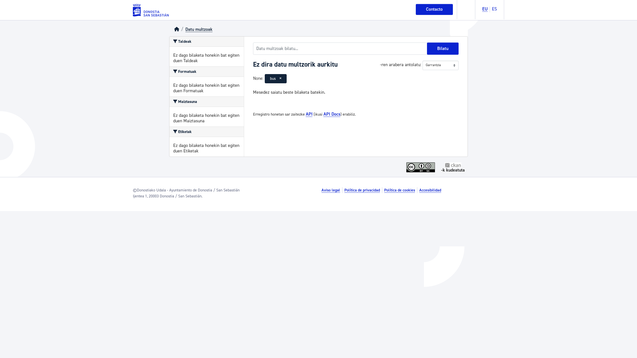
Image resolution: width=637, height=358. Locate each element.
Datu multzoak (198, 29)
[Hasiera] (176, 29)
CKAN (453, 165)
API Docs (331, 114)
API (309, 114)
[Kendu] (280, 78)
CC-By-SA (421, 167)
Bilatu (442, 48)
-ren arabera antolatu (400, 65)
